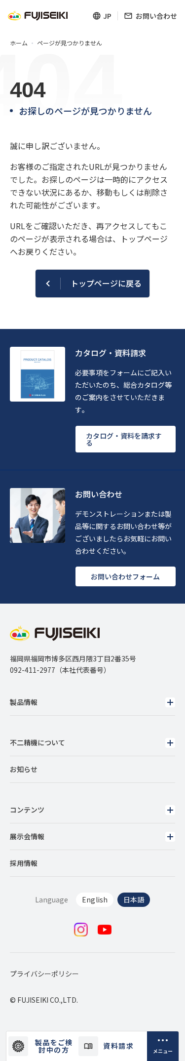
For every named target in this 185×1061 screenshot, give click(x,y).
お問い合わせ (156, 15)
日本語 (133, 899)
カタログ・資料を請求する (124, 439)
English (94, 899)
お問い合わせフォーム (125, 576)
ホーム (19, 43)
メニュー (163, 1051)
